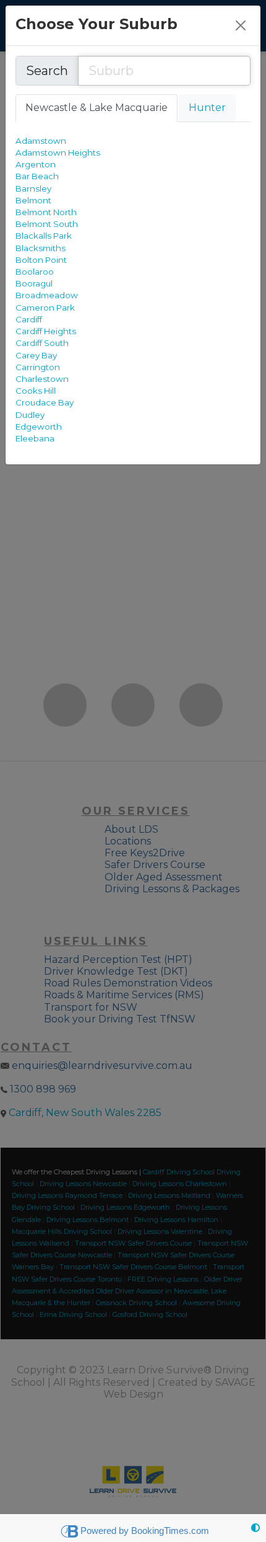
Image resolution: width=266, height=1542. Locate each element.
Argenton (35, 164)
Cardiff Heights (45, 331)
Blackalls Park (43, 236)
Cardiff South (42, 343)
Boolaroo (34, 272)
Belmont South (46, 224)
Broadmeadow (46, 295)
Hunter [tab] (207, 107)
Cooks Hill (35, 391)
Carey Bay (36, 355)
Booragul (34, 283)
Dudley (30, 415)
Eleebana (34, 438)
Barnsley (33, 188)
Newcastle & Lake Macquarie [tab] (96, 107)
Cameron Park (45, 307)
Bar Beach (37, 176)
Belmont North (46, 212)
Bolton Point (41, 260)
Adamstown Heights (57, 152)
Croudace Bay (44, 402)
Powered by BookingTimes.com (144, 1530)
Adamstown (40, 141)
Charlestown (42, 379)
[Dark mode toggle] (255, 1528)
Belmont (33, 200)
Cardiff (28, 319)
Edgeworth (38, 427)
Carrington (37, 367)
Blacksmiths (40, 248)
